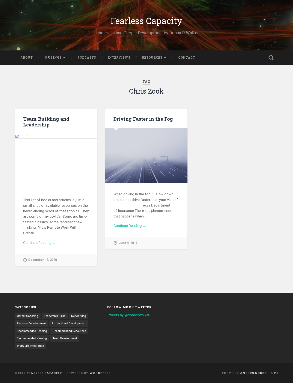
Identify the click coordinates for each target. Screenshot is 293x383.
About (26, 57)
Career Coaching (27, 316)
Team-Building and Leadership (46, 122)
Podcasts (86, 57)
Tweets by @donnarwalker (128, 315)
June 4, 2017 (128, 243)
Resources (152, 57)
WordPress (99, 373)
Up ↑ (274, 373)
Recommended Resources (69, 331)
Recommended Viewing (32, 338)
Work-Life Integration (30, 345)
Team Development (65, 338)
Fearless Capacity (146, 20)
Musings (53, 57)
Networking (78, 316)
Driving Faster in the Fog (143, 119)
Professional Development (69, 323)
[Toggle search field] (271, 57)
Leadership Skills (54, 316)
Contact (186, 57)
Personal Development (31, 323)
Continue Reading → (39, 242)
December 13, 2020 (42, 260)
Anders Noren (253, 373)
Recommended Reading (32, 331)
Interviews (119, 57)
